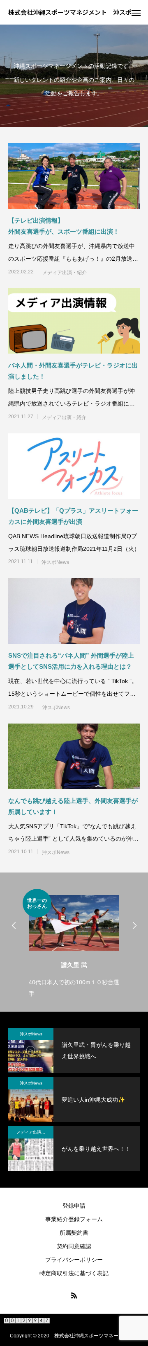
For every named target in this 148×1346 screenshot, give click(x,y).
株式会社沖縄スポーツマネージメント (96, 1336)
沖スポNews (55, 562)
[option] (55, 944)
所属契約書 (74, 1232)
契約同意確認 (74, 1246)
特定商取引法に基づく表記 (74, 1273)
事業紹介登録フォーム (74, 1219)
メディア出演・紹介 (64, 272)
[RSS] (74, 1295)
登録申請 (74, 1205)
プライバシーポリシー (74, 1259)
